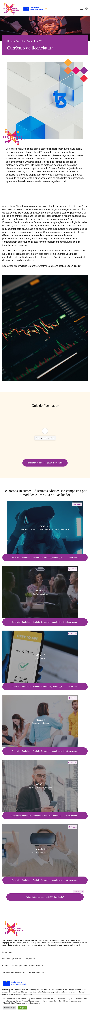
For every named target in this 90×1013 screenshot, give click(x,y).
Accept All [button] (22, 1008)
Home (10, 41)
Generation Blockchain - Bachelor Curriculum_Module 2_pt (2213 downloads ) (45, 622)
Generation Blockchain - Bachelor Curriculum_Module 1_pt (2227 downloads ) (45, 557)
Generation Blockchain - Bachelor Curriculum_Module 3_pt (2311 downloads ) (45, 687)
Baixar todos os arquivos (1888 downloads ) (45, 897)
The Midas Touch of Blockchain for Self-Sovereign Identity (23, 972)
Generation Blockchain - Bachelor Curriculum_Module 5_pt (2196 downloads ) (45, 816)
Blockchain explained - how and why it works (18, 959)
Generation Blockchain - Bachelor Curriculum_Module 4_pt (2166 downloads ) (45, 751)
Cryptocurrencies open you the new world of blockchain (22, 965)
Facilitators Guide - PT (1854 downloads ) (45, 463)
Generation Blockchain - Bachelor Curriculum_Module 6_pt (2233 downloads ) (45, 880)
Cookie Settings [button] (9, 1008)
